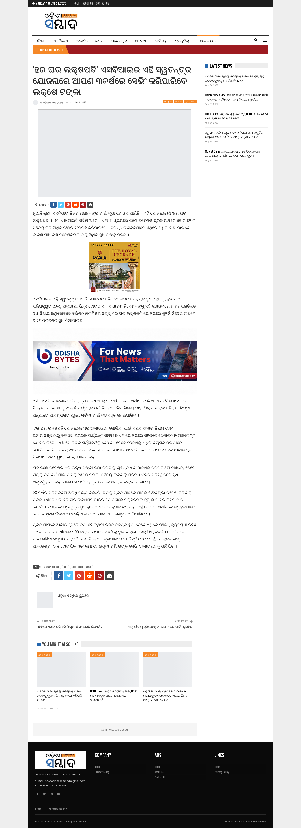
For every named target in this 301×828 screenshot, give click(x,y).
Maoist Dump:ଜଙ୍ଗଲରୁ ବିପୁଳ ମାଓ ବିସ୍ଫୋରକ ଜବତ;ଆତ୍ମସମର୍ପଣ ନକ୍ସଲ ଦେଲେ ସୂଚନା (232, 153)
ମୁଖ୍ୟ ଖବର (191, 101)
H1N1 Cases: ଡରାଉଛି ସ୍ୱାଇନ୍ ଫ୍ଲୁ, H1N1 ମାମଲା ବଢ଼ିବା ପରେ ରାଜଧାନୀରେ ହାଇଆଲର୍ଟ (236, 115)
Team (97, 767)
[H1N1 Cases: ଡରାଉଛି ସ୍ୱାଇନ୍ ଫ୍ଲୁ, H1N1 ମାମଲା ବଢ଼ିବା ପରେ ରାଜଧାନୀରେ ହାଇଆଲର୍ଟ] (114, 669)
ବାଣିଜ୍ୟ (178, 101)
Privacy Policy (102, 772)
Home (76, 3)
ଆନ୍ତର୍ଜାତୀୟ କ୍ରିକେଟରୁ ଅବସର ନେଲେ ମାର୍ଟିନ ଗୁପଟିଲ (160, 626)
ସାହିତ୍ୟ (160, 40)
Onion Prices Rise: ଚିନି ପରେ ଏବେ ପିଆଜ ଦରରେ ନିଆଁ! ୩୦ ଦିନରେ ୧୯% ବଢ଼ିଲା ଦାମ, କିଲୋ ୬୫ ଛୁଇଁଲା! (236, 97)
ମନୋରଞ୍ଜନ (120, 40)
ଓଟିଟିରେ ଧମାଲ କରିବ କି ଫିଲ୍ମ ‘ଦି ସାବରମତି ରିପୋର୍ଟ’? (69, 626)
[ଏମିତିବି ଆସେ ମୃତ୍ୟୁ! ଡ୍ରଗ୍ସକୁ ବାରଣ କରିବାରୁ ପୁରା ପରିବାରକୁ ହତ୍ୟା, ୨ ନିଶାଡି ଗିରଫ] (61, 669)
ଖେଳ (98, 40)
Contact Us (102, 3)
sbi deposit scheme (81, 566)
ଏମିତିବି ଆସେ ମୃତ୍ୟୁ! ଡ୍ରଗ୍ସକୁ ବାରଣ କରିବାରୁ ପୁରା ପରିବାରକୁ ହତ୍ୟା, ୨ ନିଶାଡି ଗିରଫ (234, 78)
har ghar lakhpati (50, 566)
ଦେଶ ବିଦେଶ (59, 40)
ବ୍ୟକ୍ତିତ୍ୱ (183, 40)
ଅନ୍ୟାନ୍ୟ (206, 40)
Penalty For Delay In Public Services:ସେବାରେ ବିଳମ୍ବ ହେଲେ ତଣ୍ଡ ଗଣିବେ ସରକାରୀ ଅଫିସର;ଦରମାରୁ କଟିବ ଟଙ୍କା (137, 50)
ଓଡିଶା (40, 40)
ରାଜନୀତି (80, 40)
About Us (88, 3)
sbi (65, 566)
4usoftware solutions (254, 821)
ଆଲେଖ (140, 40)
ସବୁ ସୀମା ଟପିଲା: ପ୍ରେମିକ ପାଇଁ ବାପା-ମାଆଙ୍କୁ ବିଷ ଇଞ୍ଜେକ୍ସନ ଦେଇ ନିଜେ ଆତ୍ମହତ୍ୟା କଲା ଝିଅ (234, 134)
